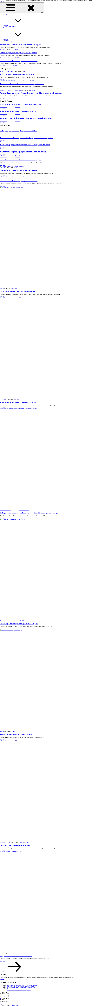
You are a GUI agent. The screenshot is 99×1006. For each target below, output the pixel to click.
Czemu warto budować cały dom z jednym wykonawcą (19, 990)
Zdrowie (2, 288)
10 (0, 998)
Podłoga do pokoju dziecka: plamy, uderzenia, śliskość (18, 53)
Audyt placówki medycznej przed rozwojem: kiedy (17, 291)
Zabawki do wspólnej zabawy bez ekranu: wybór (17, 734)
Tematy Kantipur (14, 1005)
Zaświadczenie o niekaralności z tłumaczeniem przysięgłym (20, 45)
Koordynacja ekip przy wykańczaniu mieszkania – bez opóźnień (20, 986)
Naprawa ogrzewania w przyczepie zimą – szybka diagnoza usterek (21, 988)
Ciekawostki (5, 39)
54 (3, 971)
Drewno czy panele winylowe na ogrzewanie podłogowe (19, 624)
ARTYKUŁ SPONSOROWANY (7, 71)
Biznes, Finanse (6, 14)
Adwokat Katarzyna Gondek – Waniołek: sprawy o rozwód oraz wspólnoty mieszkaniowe (31, 93)
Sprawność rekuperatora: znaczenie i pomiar (15, 845)
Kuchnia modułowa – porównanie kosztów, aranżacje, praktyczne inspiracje (23, 985)
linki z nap (2, 979)
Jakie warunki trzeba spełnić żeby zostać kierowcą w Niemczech (22, 84)
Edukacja (7, 40)
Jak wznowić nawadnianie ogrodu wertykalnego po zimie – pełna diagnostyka (26, 138)
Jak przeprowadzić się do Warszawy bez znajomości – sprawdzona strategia (26, 118)
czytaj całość (2, 79)
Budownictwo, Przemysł (10, 26)
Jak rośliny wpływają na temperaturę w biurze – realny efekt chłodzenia (25, 145)
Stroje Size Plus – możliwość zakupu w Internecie (17, 74)
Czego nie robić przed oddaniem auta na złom (16, 956)
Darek (4, 986)
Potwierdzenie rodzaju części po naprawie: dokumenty (19, 61)
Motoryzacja (5, 27)
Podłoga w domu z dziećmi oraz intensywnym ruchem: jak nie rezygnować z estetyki (29, 513)
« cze (1, 1004)
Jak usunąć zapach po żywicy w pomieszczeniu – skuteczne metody (23, 152)
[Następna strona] (14, 971)
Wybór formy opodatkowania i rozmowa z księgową (18, 111)
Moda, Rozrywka (6, 28)
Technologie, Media (9, 41)
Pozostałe (2, 65)
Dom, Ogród (5, 25)
